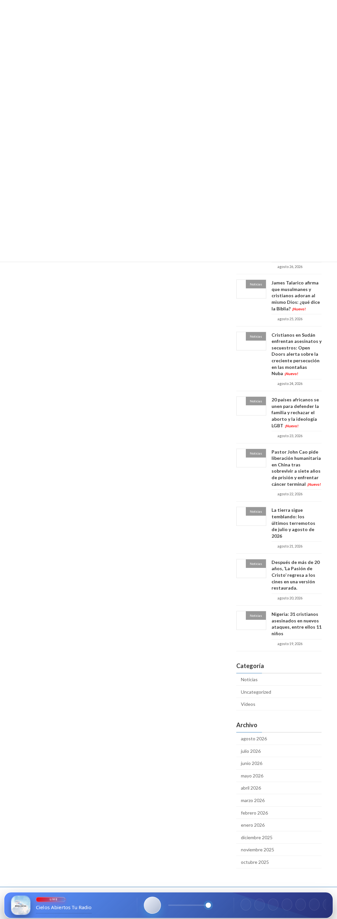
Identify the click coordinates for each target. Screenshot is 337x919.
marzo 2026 (253, 800)
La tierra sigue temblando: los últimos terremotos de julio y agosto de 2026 (293, 523)
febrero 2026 (254, 813)
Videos (248, 704)
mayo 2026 (252, 775)
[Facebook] (246, 904)
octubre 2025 (255, 862)
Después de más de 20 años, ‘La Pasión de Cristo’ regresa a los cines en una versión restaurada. (296, 575)
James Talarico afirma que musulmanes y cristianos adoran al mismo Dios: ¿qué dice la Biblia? (296, 295)
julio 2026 (251, 751)
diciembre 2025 (256, 837)
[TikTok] (301, 904)
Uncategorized (256, 692)
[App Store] (314, 904)
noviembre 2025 (257, 849)
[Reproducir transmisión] (152, 905)
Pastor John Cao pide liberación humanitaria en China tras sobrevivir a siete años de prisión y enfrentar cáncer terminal (296, 468)
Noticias (249, 679)
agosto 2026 (254, 738)
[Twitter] (273, 904)
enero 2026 (253, 825)
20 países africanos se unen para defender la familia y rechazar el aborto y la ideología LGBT (295, 412)
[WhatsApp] (287, 904)
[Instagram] (259, 904)
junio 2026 (251, 763)
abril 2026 (251, 788)
